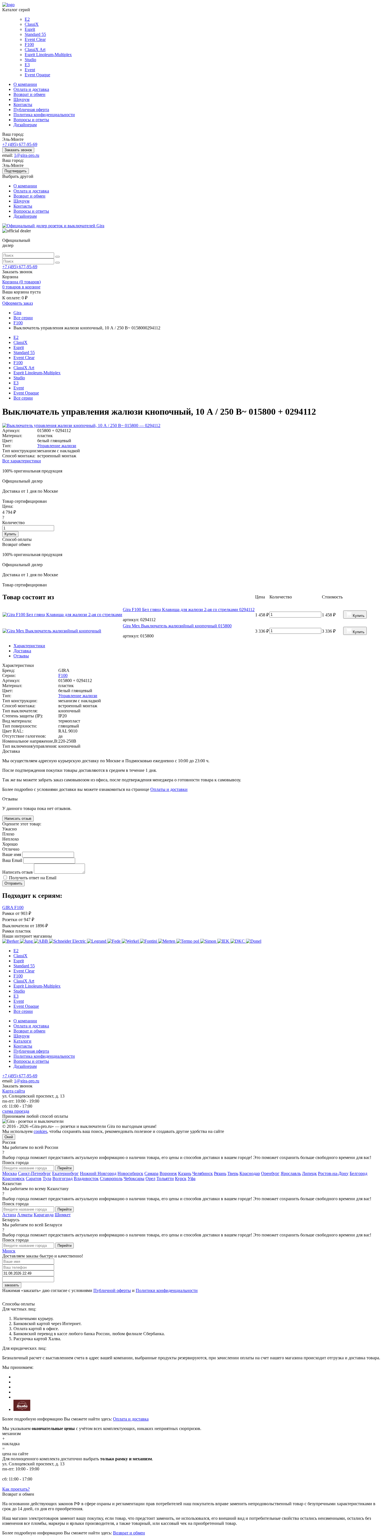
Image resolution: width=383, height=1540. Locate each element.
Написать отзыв (17, 818)
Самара (151, 1173)
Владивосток (86, 1178)
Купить (10, 534)
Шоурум (21, 99)
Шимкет (63, 1214)
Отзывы (21, 655)
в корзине (21, 286)
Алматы (25, 1214)
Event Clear (35, 39)
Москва (9, 1173)
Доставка (22, 650)
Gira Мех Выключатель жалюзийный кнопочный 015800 (177, 625)
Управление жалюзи (56, 445)
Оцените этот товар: (21, 823)
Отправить (13, 883)
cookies (40, 1131)
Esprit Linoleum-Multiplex (48, 54)
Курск (180, 1178)
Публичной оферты (112, 1290)
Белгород (358, 1173)
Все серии (23, 398)
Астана (9, 1214)
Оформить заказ (17, 303)
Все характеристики (21, 460)
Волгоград (62, 1178)
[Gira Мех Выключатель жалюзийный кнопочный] (62, 631)
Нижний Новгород (98, 1173)
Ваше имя (12, 854)
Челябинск (202, 1173)
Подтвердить (15, 171)
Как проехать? (16, 1489)
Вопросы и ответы (31, 119)
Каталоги (22, 1041)
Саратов (33, 1178)
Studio (30, 59)
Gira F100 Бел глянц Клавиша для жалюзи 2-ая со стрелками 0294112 (189, 609)
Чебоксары (134, 1178)
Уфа (191, 1178)
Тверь (232, 1173)
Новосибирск (130, 1173)
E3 (27, 64)
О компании (25, 84)
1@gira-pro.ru (26, 155)
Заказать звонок (18, 150)
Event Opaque (37, 74)
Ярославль (291, 1173)
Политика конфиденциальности (44, 114)
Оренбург (270, 1173)
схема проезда (15, 1111)
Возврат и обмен (29, 94)
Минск (8, 1250)
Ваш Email (12, 860)
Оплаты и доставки (169, 789)
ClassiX (32, 24)
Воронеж (168, 1173)
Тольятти (165, 1178)
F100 (29, 44)
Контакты (22, 104)
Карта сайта (13, 1091)
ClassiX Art (35, 49)
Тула (47, 1178)
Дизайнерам (25, 124)
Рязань (220, 1173)
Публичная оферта (31, 109)
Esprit (30, 29)
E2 (27, 19)
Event (30, 69)
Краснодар (249, 1173)
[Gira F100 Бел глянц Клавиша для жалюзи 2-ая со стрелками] (62, 614)
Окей (8, 1137)
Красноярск (13, 1178)
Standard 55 (35, 34)
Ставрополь (111, 1178)
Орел (150, 1178)
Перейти (64, 1168)
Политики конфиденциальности (167, 1290)
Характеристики (29, 645)
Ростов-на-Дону (333, 1173)
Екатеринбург (65, 1173)
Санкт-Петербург (34, 1173)
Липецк (309, 1173)
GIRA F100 (13, 907)
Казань (184, 1173)
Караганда (44, 1214)
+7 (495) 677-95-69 (19, 144)
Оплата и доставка (31, 89)
